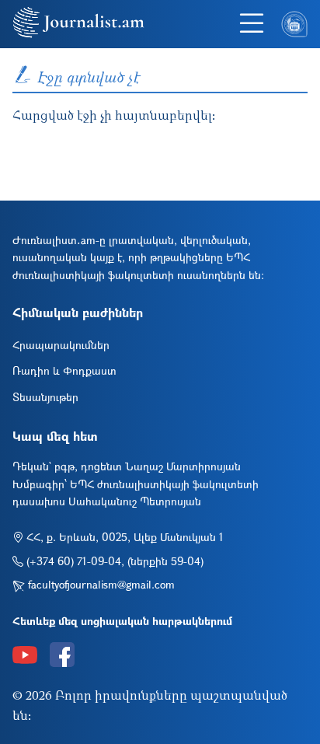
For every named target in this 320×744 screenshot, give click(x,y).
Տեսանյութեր (45, 396)
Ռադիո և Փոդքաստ (64, 370)
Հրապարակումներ (61, 344)
